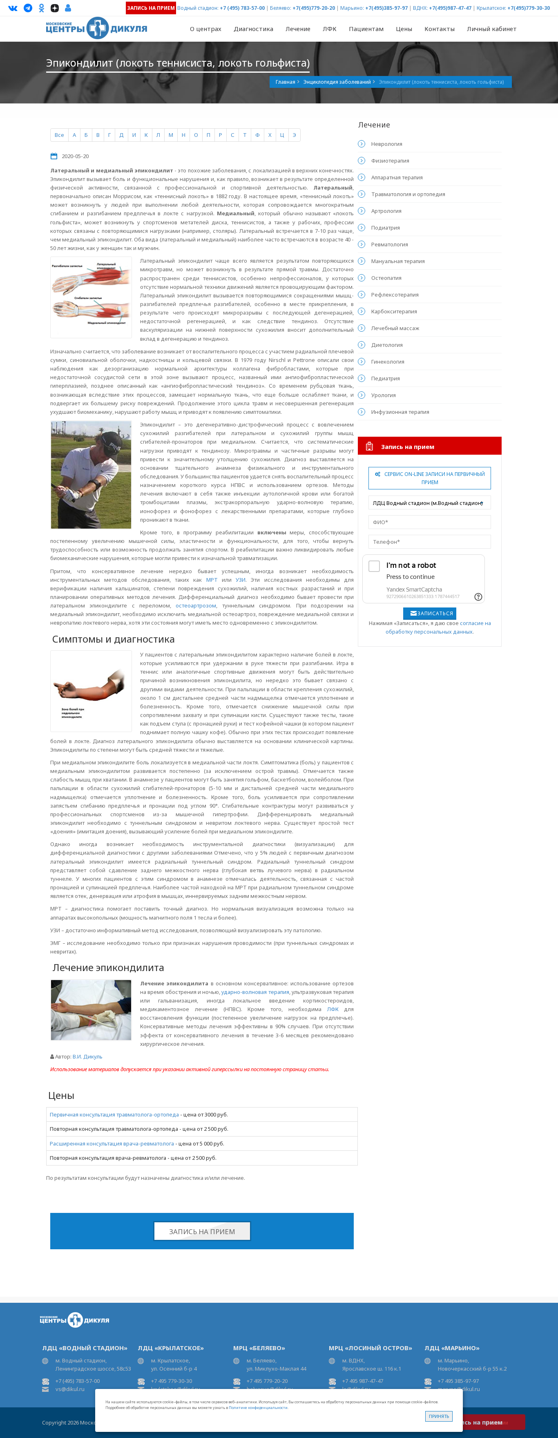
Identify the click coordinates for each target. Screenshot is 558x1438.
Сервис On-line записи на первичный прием (434, 478)
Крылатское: (491, 7)
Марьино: (352, 7)
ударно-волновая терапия (255, 992)
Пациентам (366, 29)
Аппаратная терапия (397, 177)
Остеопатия (386, 277)
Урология (383, 395)
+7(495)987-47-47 (450, 7)
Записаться (435, 613)
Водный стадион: (198, 7)
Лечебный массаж (395, 328)
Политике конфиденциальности (258, 1407)
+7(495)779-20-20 (313, 7)
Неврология (386, 143)
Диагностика (253, 29)
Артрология (386, 210)
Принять (439, 1416)
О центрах (205, 29)
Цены (404, 29)
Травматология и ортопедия (408, 194)
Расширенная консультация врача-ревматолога (112, 1143)
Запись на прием (202, 1231)
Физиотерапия (390, 160)
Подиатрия (385, 227)
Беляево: (280, 7)
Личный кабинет (492, 29)
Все (59, 134)
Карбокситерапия (394, 311)
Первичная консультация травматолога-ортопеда (114, 1114)
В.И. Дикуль (88, 1056)
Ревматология (389, 244)
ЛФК (330, 29)
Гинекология (387, 361)
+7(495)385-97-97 (386, 7)
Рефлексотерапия (395, 294)
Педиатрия (385, 378)
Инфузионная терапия (400, 411)
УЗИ (241, 579)
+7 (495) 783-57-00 (242, 7)
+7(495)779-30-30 (528, 7)
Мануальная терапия (398, 261)
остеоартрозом (196, 605)
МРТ (212, 579)
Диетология (387, 344)
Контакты (439, 29)
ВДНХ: (420, 7)
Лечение (298, 29)
